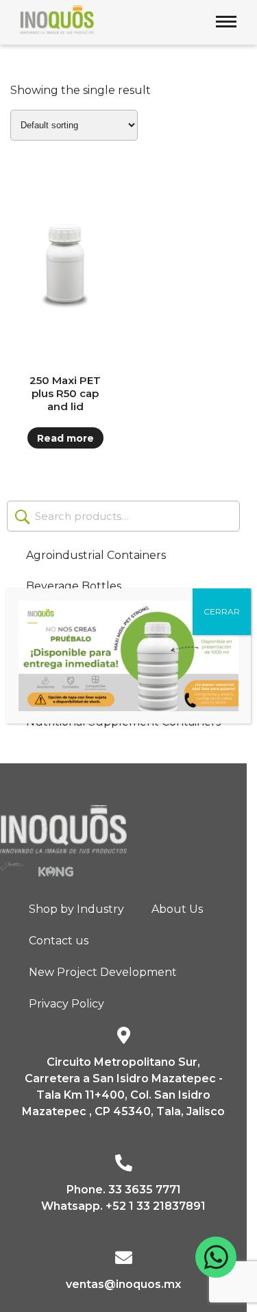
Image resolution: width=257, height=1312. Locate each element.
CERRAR (222, 611)
